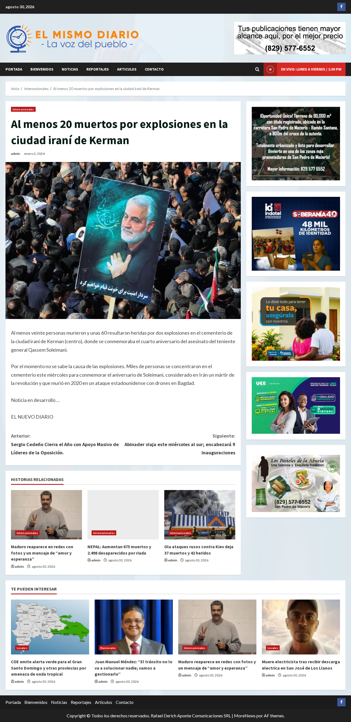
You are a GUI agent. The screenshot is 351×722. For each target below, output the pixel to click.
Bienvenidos (41, 69)
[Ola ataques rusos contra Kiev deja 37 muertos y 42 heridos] (199, 514)
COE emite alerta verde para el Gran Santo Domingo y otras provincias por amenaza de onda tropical (48, 668)
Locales (22, 648)
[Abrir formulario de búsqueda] (257, 69)
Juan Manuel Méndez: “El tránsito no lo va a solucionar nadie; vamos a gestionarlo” (133, 668)
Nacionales (108, 648)
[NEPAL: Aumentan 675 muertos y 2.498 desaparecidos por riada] (122, 514)
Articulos (127, 69)
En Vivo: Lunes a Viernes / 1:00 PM (311, 69)
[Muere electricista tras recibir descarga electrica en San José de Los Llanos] (301, 627)
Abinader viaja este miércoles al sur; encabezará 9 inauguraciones (179, 444)
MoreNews (245, 715)
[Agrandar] (333, 461)
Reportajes (97, 69)
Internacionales (23, 109)
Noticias (70, 69)
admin (15, 154)
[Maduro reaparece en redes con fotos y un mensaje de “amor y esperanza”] (46, 514)
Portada (13, 69)
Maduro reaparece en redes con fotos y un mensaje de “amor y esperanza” (42, 553)
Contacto (154, 69)
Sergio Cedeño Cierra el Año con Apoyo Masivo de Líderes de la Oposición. (65, 444)
